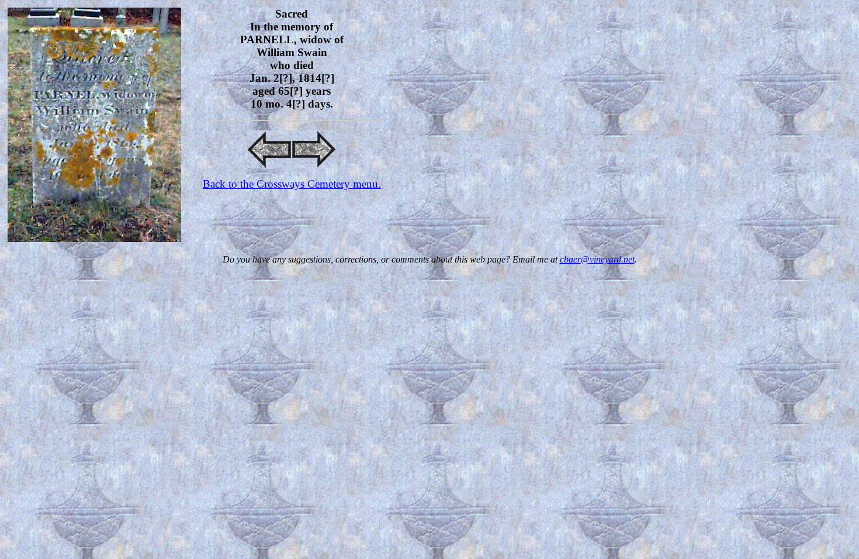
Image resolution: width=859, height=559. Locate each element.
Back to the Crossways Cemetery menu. (292, 184)
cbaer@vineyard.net (597, 259)
